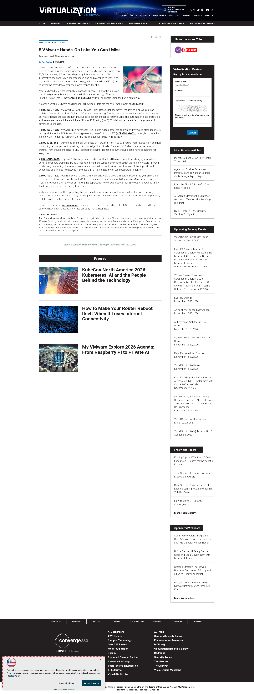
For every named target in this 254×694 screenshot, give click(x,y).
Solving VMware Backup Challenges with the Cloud (100, 244)
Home (124, 15)
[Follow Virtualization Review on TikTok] (198, 10)
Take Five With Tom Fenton (52, 43)
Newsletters (159, 15)
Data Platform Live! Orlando (189, 353)
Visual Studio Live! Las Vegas (190, 419)
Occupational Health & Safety (171, 648)
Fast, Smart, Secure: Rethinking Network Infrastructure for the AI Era (192, 586)
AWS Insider (115, 636)
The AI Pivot (161, 665)
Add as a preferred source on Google (176, 10)
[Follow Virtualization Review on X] (194, 10)
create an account (80, 97)
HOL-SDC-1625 (50, 129)
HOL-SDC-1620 (50, 175)
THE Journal (115, 669)
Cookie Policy (137, 687)
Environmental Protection (169, 640)
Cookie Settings (66, 683)
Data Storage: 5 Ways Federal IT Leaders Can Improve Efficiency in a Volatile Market (193, 489)
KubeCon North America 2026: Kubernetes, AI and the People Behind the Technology (114, 275)
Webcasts (145, 15)
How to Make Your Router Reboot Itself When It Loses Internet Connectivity (117, 313)
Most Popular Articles (187, 150)
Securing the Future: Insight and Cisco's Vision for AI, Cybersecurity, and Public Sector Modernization (193, 539)
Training (186, 15)
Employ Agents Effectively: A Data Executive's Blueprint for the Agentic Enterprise (193, 461)
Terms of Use (155, 687)
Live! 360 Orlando (183, 297)
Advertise (174, 15)
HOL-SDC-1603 (126, 133)
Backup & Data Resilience (202, 23)
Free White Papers (185, 449)
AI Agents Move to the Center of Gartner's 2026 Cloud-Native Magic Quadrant (193, 199)
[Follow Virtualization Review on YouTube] (207, 10)
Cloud (42, 23)
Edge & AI (55, 23)
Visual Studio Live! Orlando (188, 365)
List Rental (177, 621)
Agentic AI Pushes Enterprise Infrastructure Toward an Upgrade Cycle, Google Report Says (192, 173)
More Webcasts (183, 598)
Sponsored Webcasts (187, 528)
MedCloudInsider (118, 648)
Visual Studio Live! (118, 674)
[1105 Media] (67, 652)
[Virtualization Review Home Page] (70, 12)
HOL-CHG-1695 (50, 159)
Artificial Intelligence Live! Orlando (192, 309)
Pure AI (112, 652)
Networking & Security (140, 23)
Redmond (159, 652)
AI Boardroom (116, 631)
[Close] (100, 659)
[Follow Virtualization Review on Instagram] (202, 10)
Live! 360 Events (117, 644)
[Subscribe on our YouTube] (184, 52)
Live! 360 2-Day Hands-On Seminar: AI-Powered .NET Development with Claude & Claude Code (193, 381)
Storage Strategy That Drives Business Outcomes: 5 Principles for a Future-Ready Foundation (193, 570)
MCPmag (159, 644)
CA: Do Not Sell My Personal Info (179, 687)
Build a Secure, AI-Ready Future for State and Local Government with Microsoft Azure (193, 555)
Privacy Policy (196, 101)
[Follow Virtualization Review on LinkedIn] (190, 10)
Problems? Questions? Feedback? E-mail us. (137, 690)
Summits (197, 15)
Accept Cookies (91, 683)
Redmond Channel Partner (123, 657)
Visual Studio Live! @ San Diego (191, 236)
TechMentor (161, 661)
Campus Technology (120, 640)
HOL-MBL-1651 (50, 142)
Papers (133, 15)
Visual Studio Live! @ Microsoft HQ (193, 431)
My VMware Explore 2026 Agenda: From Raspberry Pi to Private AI (118, 349)
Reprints (157, 621)
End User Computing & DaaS (109, 23)
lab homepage (70, 205)
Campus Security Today (168, 636)
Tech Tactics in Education (123, 665)
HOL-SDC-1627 (50, 109)
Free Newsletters (137, 621)
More (207, 15)
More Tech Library (185, 512)
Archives (96, 621)
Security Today (163, 657)
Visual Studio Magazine (167, 669)
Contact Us (56, 621)
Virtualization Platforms (170, 23)
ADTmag (159, 631)
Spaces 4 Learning (118, 661)
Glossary (198, 621)
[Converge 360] (71, 641)
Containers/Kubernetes (78, 23)
